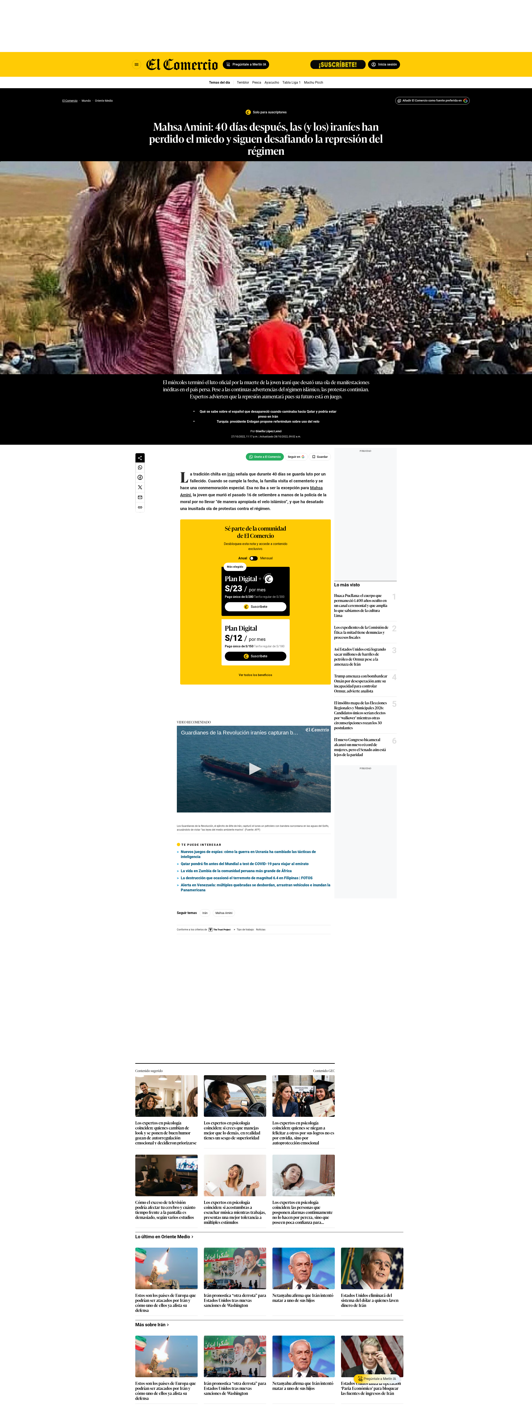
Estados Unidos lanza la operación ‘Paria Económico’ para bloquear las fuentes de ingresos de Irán (371, 1385)
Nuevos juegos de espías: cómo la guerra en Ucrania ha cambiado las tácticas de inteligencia (248, 854)
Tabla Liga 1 (291, 82)
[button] (254, 769)
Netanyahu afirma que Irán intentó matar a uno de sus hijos (302, 1294)
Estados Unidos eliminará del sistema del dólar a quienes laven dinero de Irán (369, 1297)
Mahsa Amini (224, 913)
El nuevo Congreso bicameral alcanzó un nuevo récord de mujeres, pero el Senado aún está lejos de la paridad (360, 747)
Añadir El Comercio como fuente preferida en (432, 100)
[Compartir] (140, 457)
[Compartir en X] (140, 487)
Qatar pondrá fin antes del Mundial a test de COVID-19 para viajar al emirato (245, 864)
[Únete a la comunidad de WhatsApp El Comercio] (265, 457)
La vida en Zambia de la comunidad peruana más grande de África (236, 871)
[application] (254, 769)
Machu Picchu (314, 82)
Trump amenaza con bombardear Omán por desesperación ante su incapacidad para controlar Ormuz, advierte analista (360, 683)
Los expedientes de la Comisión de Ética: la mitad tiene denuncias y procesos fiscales (361, 632)
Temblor (243, 82)
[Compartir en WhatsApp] (140, 467)
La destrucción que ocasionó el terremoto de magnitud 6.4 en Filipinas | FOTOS (247, 878)
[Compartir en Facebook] (140, 477)
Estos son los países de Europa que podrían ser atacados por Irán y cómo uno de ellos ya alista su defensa (165, 1299)
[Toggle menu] (136, 64)
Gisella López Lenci (269, 431)
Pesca (256, 82)
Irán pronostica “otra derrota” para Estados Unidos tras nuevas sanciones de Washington (235, 1297)
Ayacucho (272, 82)
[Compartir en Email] (140, 497)
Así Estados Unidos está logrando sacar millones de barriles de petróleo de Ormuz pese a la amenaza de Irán (360, 656)
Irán (205, 913)
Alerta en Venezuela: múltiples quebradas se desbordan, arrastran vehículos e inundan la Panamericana (255, 887)
